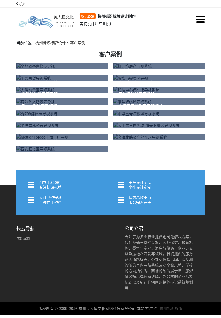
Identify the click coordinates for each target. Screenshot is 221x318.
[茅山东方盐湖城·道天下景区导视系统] (159, 125)
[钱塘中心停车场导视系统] (159, 90)
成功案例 (23, 238)
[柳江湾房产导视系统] (159, 66)
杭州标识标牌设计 (50, 42)
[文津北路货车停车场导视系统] (159, 137)
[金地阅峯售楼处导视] (62, 66)
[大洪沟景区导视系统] (62, 90)
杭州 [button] (22, 3)
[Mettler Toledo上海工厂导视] (62, 137)
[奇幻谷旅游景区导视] (62, 101)
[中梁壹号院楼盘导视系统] (159, 113)
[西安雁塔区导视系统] (62, 149)
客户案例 (77, 42)
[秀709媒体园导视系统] (62, 113)
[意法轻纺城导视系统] (159, 101)
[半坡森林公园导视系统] (62, 125)
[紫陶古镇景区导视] (159, 78)
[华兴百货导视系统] (62, 78)
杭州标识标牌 (171, 308)
